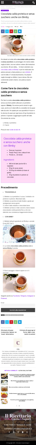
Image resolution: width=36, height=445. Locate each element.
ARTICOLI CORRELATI (11, 370)
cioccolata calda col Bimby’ (10, 69)
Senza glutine (9, 7)
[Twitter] (7, 31)
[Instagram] (14, 432)
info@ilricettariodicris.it (23, 429)
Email (2, 302)
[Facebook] (3, 31)
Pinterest (4, 298)
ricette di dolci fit (15, 130)
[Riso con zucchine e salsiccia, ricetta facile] (4, 388)
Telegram (23, 296)
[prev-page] (17, 406)
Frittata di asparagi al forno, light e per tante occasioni (27, 332)
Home (2, 7)
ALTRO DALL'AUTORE (25, 370)
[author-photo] (18, 342)
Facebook (16, 296)
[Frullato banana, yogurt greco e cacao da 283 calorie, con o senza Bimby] (4, 395)
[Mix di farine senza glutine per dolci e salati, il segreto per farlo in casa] (4, 382)
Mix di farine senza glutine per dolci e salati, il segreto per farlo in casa (22, 381)
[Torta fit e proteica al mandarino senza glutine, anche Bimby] (4, 401)
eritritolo (27, 72)
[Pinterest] (11, 31)
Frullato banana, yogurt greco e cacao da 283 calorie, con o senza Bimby (22, 394)
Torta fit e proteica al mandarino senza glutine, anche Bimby (22, 400)
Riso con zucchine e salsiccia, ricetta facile (19, 387)
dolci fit (21, 315)
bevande (8, 315)
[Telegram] (20, 31)
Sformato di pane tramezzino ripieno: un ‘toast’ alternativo (9, 332)
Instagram (30, 296)
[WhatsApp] (15, 31)
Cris (3, 26)
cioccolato (14, 315)
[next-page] (19, 406)
